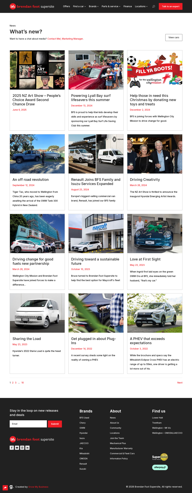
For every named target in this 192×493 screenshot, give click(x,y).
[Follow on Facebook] (12, 448)
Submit (55, 424)
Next (179, 382)
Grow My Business (38, 487)
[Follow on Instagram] (22, 448)
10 (22, 382)
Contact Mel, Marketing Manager (65, 38)
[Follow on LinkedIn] (27, 448)
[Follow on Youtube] (17, 448)
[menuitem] (67, 6)
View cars (173, 37)
